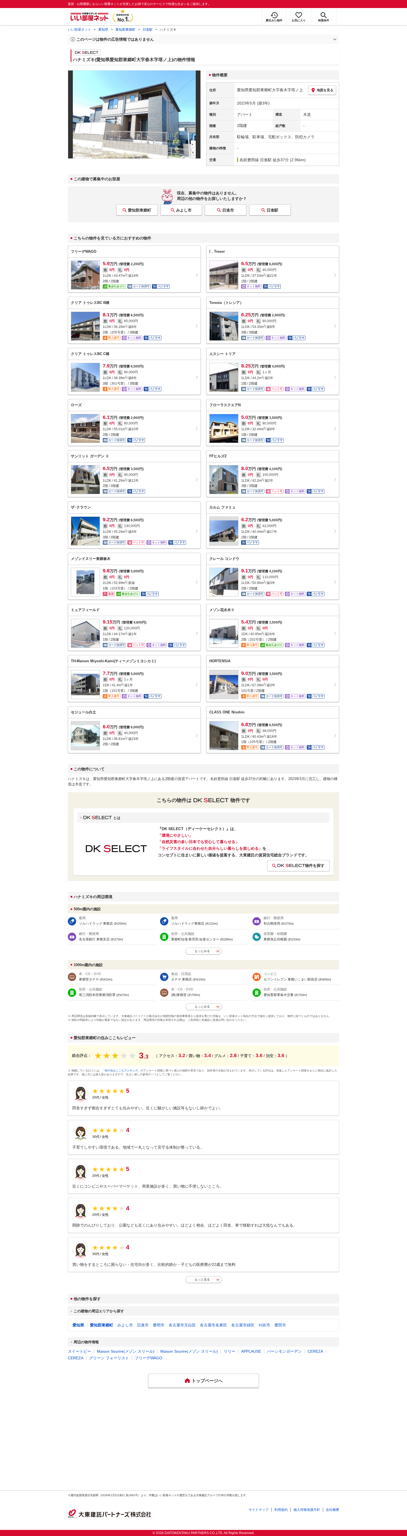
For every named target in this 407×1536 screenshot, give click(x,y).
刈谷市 (264, 1325)
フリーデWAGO (148, 1358)
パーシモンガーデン (284, 1351)
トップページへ (207, 1380)
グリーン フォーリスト (109, 1358)
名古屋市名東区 (213, 1325)
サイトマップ (259, 1510)
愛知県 (103, 30)
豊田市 (280, 1325)
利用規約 (281, 1510)
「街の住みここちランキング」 (121, 1070)
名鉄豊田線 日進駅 (255, 160)
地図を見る (325, 90)
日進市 (228, 210)
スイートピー (79, 1351)
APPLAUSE (251, 1351)
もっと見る (202, 1279)
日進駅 (148, 30)
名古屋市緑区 (242, 1325)
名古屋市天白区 (182, 1325)
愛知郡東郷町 (125, 30)
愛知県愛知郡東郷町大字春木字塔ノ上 (270, 90)
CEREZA (315, 1351)
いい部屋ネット (79, 30)
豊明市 (158, 1325)
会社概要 (332, 1510)
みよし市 (184, 210)
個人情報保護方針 (306, 1510)
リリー (229, 1351)
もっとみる (202, 951)
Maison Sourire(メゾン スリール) (125, 1351)
